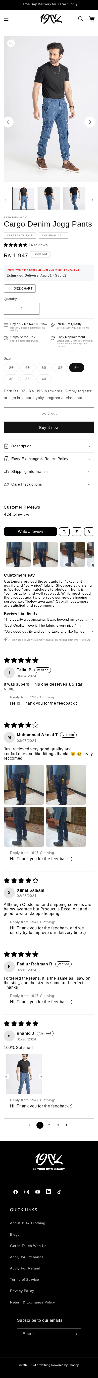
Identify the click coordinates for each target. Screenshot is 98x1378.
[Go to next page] (68, 1125)
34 (79, 368)
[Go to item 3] (72, 554)
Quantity (10, 299)
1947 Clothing (40, 1365)
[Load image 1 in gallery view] (23, 198)
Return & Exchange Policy (32, 1302)
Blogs (15, 1234)
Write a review (30, 531)
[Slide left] (8, 122)
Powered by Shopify (65, 1365)
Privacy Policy (22, 1291)
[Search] (80, 18)
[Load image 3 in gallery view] (74, 198)
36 (14, 380)
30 (47, 368)
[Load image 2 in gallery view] (48, 198)
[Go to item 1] (18, 554)
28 (30, 368)
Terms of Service (24, 1279)
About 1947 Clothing (27, 1223)
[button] (6, 18)
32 (63, 368)
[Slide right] (89, 122)
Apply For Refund (25, 1268)
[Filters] (77, 531)
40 (47, 380)
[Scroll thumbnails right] (88, 554)
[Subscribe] (75, 1334)
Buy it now (49, 427)
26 (14, 368)
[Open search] (64, 531)
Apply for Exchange (27, 1257)
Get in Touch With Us (28, 1246)
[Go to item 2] (45, 554)
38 (30, 380)
